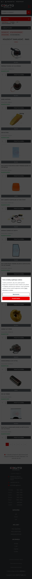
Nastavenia (16, 294)
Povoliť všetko (16, 298)
